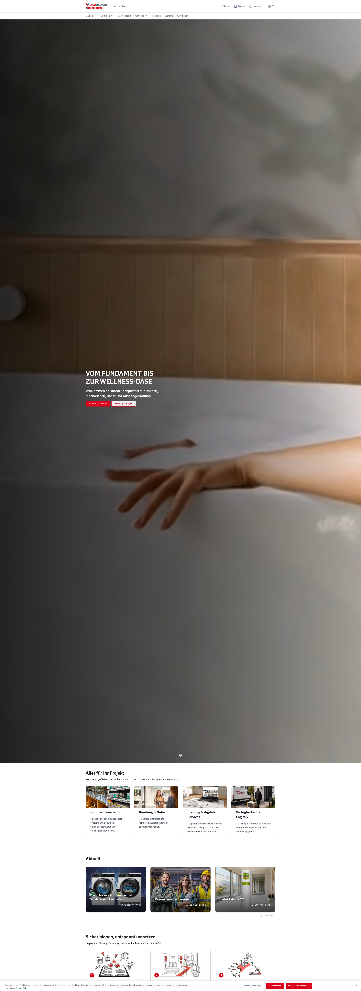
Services (141, 16)
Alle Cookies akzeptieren (299, 986)
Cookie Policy (22, 988)
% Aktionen (182, 16)
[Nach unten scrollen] (180, 757)
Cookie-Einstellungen (253, 986)
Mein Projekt (124, 16)
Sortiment (107, 16)
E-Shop (91, 16)
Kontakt (169, 16)
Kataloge (156, 16)
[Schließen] (356, 986)
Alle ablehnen (275, 986)
